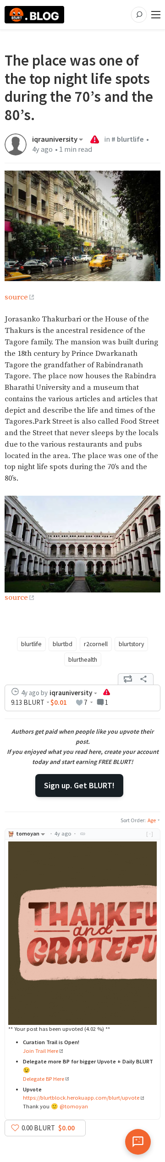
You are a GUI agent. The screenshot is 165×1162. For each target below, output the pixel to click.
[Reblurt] (128, 679)
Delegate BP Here (43, 1078)
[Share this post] (143, 679)
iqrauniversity (54, 139)
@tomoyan (74, 1106)
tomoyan (27, 833)
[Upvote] (15, 1127)
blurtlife (31, 644)
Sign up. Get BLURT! (79, 785)
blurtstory (131, 644)
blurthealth (82, 659)
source (16, 297)
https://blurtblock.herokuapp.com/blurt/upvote (81, 1097)
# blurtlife (127, 139)
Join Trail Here (40, 1050)
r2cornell (96, 644)
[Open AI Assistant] (138, 1142)
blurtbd (62, 644)
